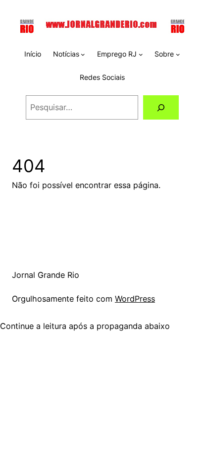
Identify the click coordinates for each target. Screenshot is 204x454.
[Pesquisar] (160, 107)
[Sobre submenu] (178, 54)
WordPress (135, 299)
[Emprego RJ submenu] (141, 54)
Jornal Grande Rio (45, 275)
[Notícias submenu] (83, 54)
